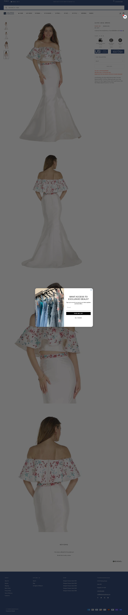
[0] (125, 17)
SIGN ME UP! (78, 313)
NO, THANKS (78, 317)
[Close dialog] (91, 290)
